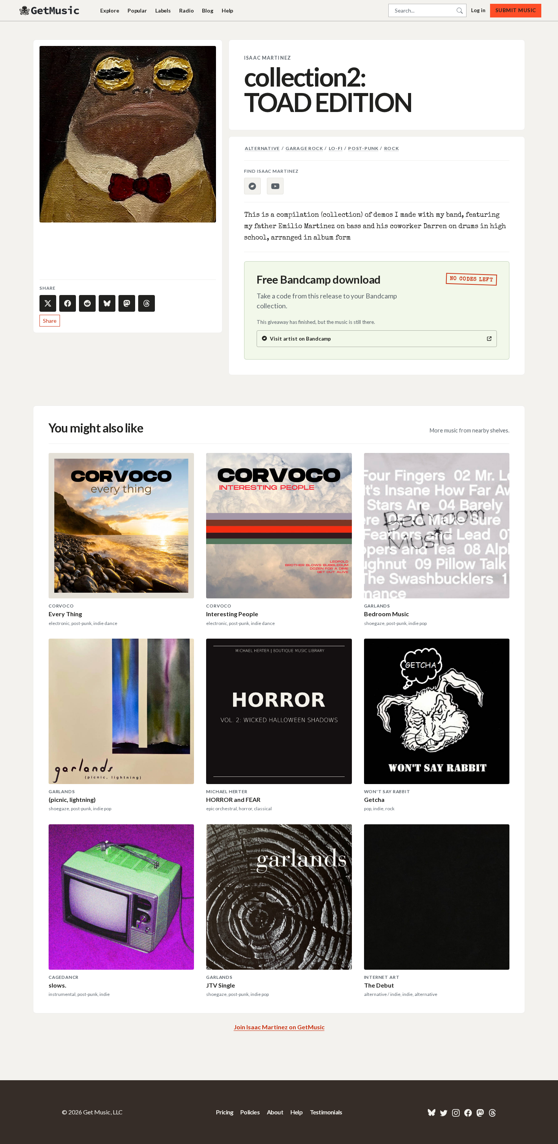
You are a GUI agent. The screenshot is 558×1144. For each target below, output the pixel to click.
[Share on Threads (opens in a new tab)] (146, 303)
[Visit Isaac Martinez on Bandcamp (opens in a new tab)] (252, 186)
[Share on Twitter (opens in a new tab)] (47, 303)
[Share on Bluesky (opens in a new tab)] (107, 303)
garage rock (304, 148)
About (275, 1112)
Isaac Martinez (267, 58)
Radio (186, 10)
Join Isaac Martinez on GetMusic (279, 1026)
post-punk (363, 148)
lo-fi (336, 148)
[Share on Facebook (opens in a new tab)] (67, 303)
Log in (478, 10)
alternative (262, 148)
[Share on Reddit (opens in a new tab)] (87, 303)
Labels (163, 10)
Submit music (515, 10)
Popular (137, 10)
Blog (207, 10)
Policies (250, 1112)
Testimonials (326, 1112)
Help (227, 10)
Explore (109, 10)
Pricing (224, 1112)
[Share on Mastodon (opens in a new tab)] (126, 303)
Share (50, 320)
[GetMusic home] (50, 10)
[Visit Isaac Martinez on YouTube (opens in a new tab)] (275, 186)
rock (391, 148)
